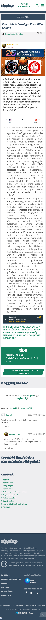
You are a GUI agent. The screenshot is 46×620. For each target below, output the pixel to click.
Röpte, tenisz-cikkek (10, 495)
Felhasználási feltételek (35, 605)
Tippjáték (6, 507)
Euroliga (19, 34)
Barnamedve (14, 434)
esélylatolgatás (8, 486)
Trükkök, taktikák (9, 498)
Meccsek (5, 588)
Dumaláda (6, 596)
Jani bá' (9, 415)
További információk (33, 565)
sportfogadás (8, 482)
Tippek (4, 583)
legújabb (14, 408)
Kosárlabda (10, 34)
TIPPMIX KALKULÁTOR (24, 5)
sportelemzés (8, 489)
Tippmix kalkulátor (11, 579)
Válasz (7, 427)
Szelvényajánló (8, 501)
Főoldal (5, 575)
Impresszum (5, 605)
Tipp (42, 33)
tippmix (6, 479)
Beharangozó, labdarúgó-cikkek (15, 492)
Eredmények (7, 592)
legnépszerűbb (26, 408)
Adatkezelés (18, 605)
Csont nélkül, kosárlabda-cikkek (15, 504)
